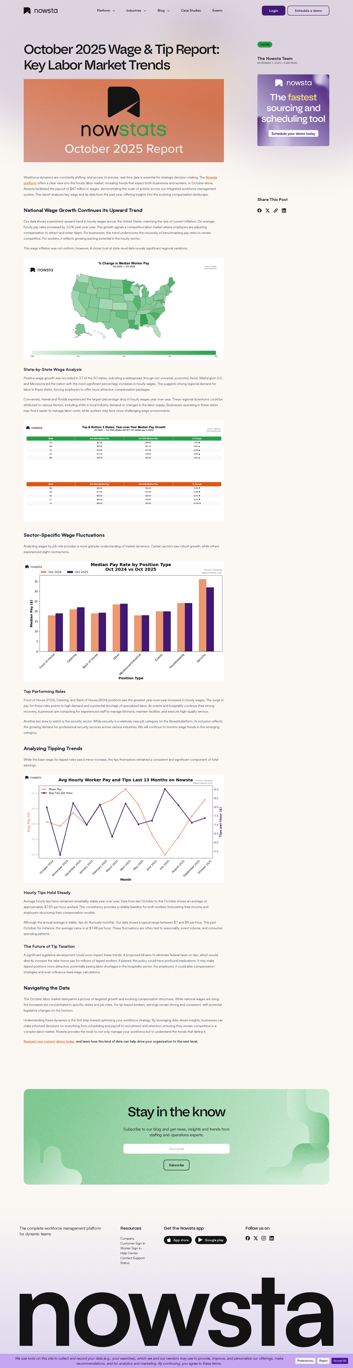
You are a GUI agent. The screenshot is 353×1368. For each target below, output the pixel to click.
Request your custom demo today (49, 1041)
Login (273, 11)
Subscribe (176, 1165)
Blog (161, 10)
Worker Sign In (130, 1248)
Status (124, 1263)
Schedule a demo (308, 11)
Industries (133, 10)
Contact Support (132, 1258)
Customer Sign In (132, 1243)
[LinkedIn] (284, 210)
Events (217, 10)
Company (127, 1238)
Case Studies (191, 10)
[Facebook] (259, 210)
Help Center (129, 1253)
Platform (103, 10)
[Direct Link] (276, 210)
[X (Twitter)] (268, 210)
